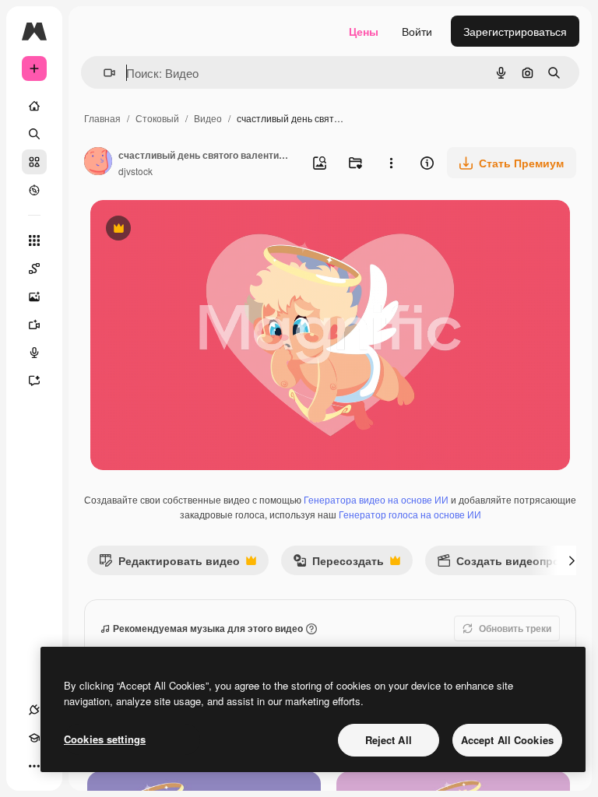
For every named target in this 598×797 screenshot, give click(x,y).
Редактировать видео (169, 564)
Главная (102, 118)
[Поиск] (34, 133)
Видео (208, 118)
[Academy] (34, 737)
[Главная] (34, 105)
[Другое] (34, 765)
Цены (363, 31)
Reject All (388, 739)
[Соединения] (34, 709)
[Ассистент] (34, 380)
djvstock (135, 170)
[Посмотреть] (34, 189)
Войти (417, 31)
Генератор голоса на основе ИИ (410, 514)
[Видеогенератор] (34, 324)
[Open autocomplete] (103, 73)
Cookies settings (105, 739)
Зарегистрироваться (515, 31)
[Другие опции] (390, 162)
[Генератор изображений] (34, 296)
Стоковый (157, 118)
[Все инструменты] (34, 240)
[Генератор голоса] (34, 352)
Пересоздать (338, 564)
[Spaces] (34, 268)
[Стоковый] (34, 161)
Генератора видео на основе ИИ (376, 499)
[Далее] (572, 560)
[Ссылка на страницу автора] (98, 162)
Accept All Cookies (507, 739)
